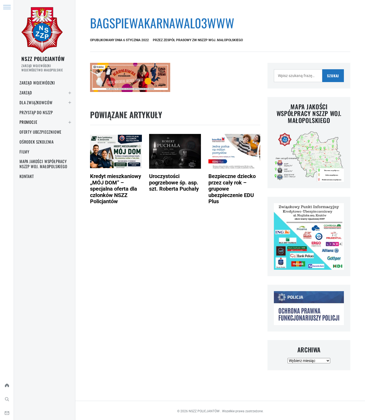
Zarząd (26, 92)
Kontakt (27, 176)
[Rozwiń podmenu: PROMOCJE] (69, 122)
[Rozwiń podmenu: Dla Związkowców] (69, 103)
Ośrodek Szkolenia (37, 142)
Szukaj (333, 75)
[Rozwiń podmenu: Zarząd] (69, 93)
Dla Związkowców (36, 102)
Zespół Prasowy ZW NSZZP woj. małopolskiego (203, 40)
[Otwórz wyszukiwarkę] (7, 399)
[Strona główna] (7, 385)
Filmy (24, 152)
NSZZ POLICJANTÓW (43, 58)
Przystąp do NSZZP (36, 112)
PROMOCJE (28, 122)
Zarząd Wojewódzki (37, 83)
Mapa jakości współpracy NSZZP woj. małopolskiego (43, 163)
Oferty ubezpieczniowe (40, 132)
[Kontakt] (7, 413)
